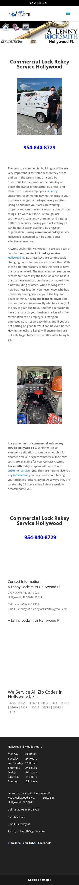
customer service (19, 470)
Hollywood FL (16, 257)
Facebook (44, 843)
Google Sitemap (38, 880)
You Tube (29, 843)
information (20, 475)
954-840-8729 (39, 147)
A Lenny (52, 191)
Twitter (15, 843)
